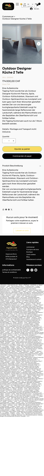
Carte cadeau (31, 254)
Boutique (29, 252)
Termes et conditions (9, 272)
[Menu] (17, 4)
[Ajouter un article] (13, 141)
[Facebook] (6, 209)
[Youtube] (35, 270)
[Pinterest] (9, 209)
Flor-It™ (28, 278)
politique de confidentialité (11, 270)
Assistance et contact (33, 259)
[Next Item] (39, 44)
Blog (28, 257)
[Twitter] (11, 209)
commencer (30, 247)
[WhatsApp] (3, 209)
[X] (27, 270)
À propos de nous (32, 249)
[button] (38, 4)
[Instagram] (31, 270)
